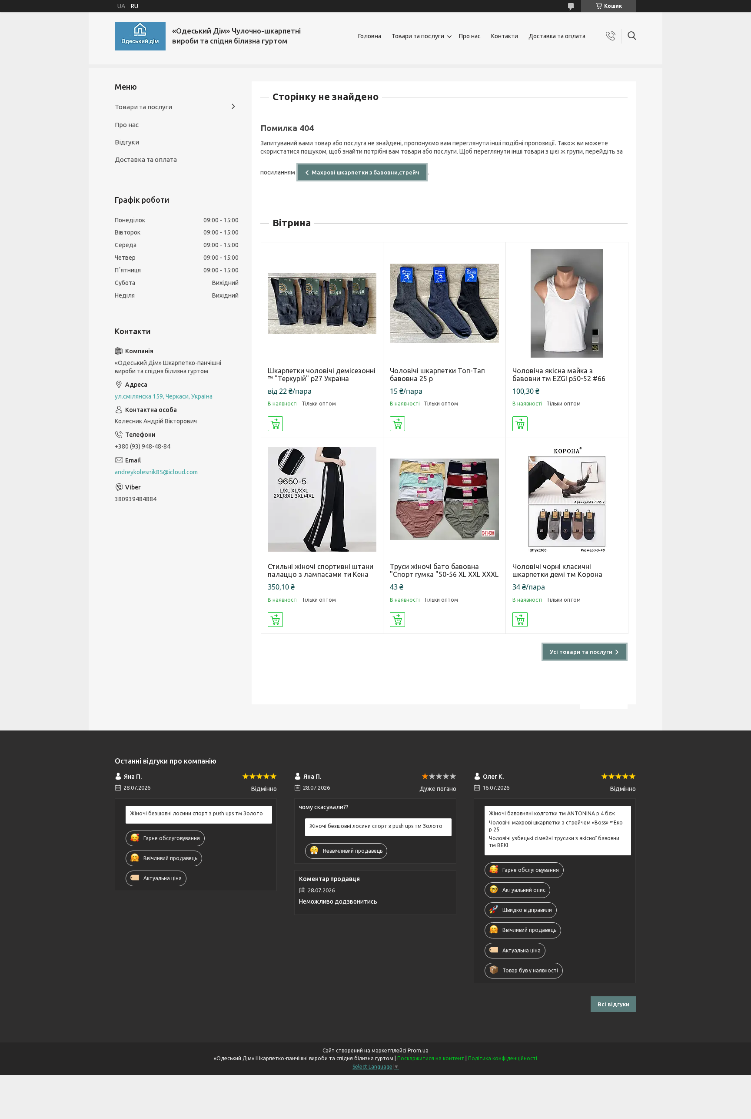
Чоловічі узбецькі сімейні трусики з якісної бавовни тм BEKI (554, 841)
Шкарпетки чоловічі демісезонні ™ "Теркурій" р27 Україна (322, 374)
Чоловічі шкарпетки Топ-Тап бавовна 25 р (437, 374)
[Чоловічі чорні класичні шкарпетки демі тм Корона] (567, 499)
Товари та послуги (418, 36)
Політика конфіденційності (502, 1058)
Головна (369, 36)
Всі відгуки (613, 1004)
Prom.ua (418, 1050)
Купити (275, 423)
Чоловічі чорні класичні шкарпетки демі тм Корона (557, 570)
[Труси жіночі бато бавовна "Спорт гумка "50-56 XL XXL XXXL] (444, 499)
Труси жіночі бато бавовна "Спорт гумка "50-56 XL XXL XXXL (444, 570)
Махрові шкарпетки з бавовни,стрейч (365, 172)
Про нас (470, 36)
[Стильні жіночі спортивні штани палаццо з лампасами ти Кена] (322, 499)
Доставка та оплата (556, 36)
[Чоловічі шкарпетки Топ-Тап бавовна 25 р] (444, 303)
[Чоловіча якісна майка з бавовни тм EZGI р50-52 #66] (567, 303)
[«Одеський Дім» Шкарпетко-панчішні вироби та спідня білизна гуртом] (140, 36)
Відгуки (127, 142)
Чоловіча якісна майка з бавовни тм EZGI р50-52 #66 (558, 374)
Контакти (504, 36)
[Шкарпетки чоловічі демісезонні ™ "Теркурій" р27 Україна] (322, 303)
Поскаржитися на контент (430, 1058)
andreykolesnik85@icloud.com (156, 472)
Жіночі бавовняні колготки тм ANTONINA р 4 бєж (552, 813)
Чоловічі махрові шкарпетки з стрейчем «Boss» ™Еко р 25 (556, 826)
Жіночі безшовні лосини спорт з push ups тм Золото (196, 813)
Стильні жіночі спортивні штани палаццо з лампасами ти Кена (320, 570)
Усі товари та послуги (581, 652)
